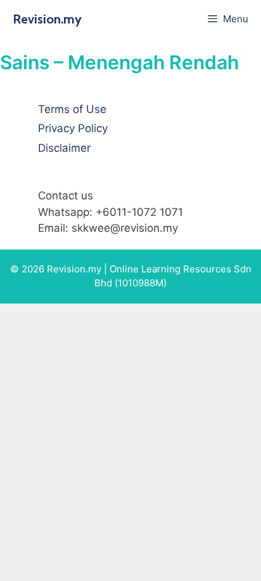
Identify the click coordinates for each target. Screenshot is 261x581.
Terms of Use (72, 109)
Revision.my (47, 19)
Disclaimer (64, 148)
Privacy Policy (73, 128)
